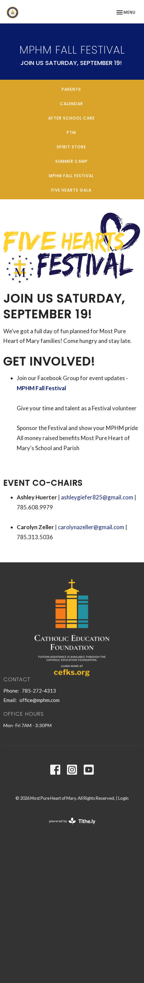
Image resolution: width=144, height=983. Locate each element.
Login (123, 798)
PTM (71, 132)
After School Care (71, 118)
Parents (71, 89)
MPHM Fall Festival (71, 176)
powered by (69, 827)
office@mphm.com (39, 700)
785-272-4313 (39, 691)
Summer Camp (71, 161)
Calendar (71, 104)
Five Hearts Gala (71, 190)
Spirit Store (71, 147)
